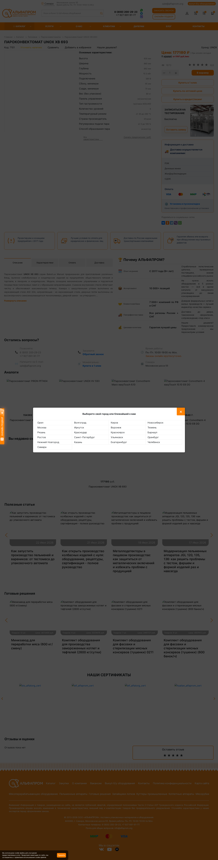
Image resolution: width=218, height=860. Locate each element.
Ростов (41, 437)
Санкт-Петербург (84, 437)
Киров (114, 422)
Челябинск (154, 442)
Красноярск (118, 432)
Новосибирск (155, 422)
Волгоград (80, 422)
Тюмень (152, 427)
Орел (40, 422)
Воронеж (116, 427)
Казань (78, 442)
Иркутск (79, 427)
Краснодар (80, 432)
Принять (61, 855)
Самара (41, 447)
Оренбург (153, 437)
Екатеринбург (119, 442)
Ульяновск (117, 437)
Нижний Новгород (48, 442)
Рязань (41, 432)
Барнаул (152, 432)
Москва (41, 427)
